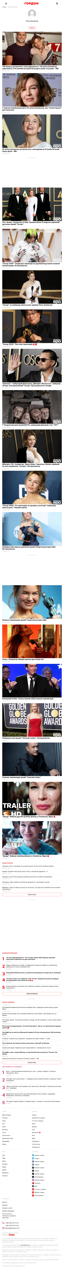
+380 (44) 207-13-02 (12, 1225)
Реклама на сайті (7, 1208)
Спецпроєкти (36, 1147)
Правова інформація (8, 1211)
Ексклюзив (35, 1132)
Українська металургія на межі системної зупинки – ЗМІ (20, 1058)
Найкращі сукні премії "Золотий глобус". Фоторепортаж (26, 738)
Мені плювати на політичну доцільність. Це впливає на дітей (26, 882)
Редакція (5, 1205)
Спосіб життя (6, 1135)
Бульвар (34, 1126)
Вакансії (4, 1202)
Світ (3, 1123)
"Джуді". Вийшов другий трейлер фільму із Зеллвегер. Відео (28, 817)
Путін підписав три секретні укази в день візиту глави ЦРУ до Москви (26, 1043)
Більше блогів (32, 894)
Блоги (33, 1123)
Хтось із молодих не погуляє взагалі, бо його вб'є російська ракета (28, 866)
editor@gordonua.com (12, 1228)
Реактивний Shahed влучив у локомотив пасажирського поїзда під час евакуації (33, 972)
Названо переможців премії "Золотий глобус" (22, 777)
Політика (5, 1118)
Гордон (4, 7)
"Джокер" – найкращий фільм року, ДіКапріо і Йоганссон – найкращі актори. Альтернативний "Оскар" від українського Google (31, 385)
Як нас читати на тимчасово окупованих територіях (9, 1215)
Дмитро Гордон (39, 1155)
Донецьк (5, 1164)
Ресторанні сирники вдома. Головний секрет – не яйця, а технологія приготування (33, 1101)
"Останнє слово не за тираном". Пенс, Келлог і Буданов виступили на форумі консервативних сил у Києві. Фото (32, 979)
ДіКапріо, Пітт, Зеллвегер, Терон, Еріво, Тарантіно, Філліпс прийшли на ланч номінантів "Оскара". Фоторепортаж (30, 465)
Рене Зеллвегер (12, 7)
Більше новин (32, 1062)
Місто (4, 1151)
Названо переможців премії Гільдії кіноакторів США (24, 620)
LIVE (33, 1129)
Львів (3, 1158)
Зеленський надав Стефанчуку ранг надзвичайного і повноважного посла (27, 1048)
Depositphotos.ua (25, 1245)
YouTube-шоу (36, 1144)
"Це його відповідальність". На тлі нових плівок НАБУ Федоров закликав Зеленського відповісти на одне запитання (30, 958)
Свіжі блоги (7, 863)
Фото (33, 1135)
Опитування (35, 1141)
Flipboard (37, 1183)
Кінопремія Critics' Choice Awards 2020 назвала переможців (28, 699)
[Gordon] (31, 3)
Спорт (4, 1126)
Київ (3, 1155)
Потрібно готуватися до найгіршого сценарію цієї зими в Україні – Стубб (26, 1038)
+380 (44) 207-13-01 (11, 1223)
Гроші (4, 1120)
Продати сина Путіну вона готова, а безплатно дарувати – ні (25, 871)
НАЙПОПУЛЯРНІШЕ (9, 953)
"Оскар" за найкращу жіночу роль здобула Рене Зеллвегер (27, 305)
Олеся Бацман (39, 1177)
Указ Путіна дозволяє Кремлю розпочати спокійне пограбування (27, 877)
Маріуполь (5, 1172)
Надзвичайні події (7, 1138)
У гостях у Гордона (37, 1120)
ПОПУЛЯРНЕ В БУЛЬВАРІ (12, 1067)
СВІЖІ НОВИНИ (8, 1002)
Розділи (34, 1111)
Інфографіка (5, 1141)
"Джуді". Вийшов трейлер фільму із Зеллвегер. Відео (24, 856)
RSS (36, 1186)
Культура (5, 1129)
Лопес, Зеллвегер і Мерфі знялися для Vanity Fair (23, 659)
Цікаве (4, 1144)
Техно (4, 1132)
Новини (4, 1111)
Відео (33, 1138)
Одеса (4, 1161)
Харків (4, 1167)
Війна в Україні (6, 1115)
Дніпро (4, 1170)
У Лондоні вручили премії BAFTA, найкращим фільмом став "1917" (30, 425)
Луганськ (5, 1175)
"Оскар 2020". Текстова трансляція (17, 344)
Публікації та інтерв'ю (38, 1118)
